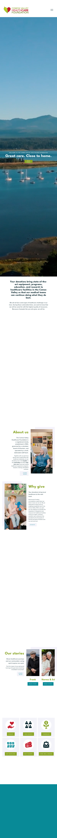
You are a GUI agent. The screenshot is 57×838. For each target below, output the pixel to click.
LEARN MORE (25, 473)
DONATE (10, 734)
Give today (28, 161)
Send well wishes (46, 754)
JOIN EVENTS (28, 734)
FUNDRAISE (46, 734)
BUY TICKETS (28, 754)
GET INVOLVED (10, 754)
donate (32, 524)
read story (33, 684)
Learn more (21, 674)
